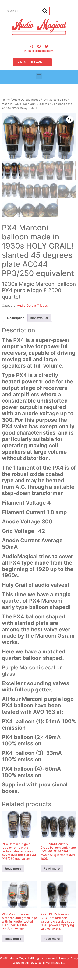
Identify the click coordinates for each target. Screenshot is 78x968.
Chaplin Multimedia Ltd (50, 963)
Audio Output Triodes (26, 99)
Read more (13, 868)
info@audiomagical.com (39, 50)
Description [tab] (15, 318)
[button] (39, 76)
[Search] (45, 11)
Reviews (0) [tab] (39, 318)
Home (6, 99)
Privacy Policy (68, 958)
